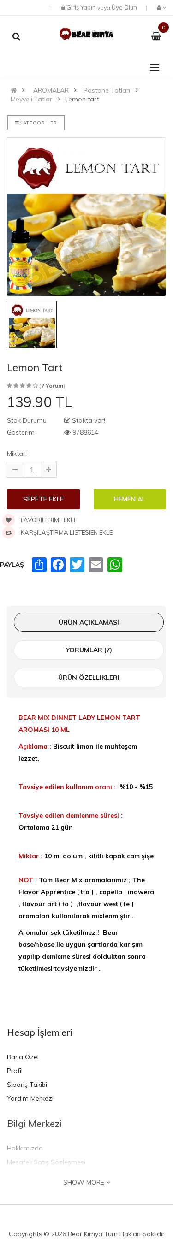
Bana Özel (23, 1057)
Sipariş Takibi (27, 1084)
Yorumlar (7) (89, 650)
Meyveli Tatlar (31, 99)
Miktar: (17, 453)
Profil (15, 1071)
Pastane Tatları (107, 90)
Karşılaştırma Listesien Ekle (66, 532)
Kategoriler (38, 123)
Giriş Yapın (81, 7)
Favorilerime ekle (48, 520)
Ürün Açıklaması (89, 622)
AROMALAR (51, 90)
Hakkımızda (25, 1148)
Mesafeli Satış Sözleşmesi (46, 1162)
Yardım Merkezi (30, 1098)
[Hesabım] (160, 7)
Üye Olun (124, 7)
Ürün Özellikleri (88, 677)
